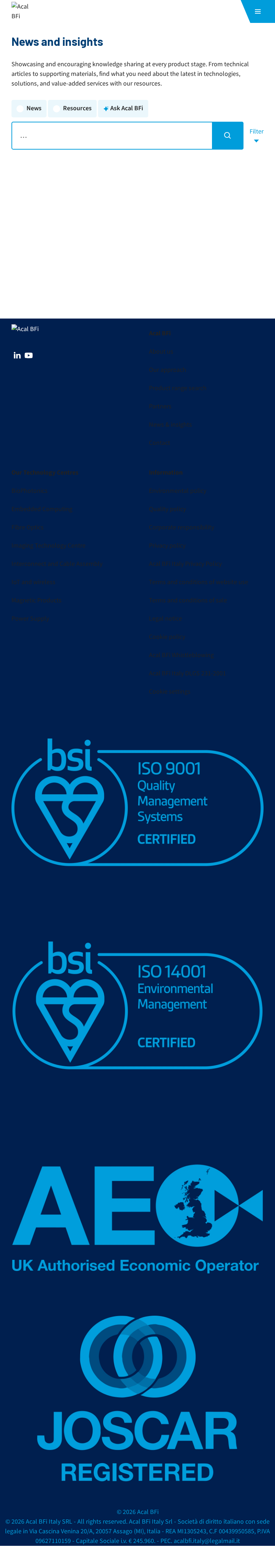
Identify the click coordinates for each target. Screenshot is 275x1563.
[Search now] (227, 136)
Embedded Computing (41, 509)
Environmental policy (177, 491)
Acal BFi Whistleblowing (181, 655)
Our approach (167, 370)
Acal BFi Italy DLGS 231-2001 (187, 673)
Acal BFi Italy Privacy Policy (185, 564)
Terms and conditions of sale (188, 600)
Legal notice (165, 619)
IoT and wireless (33, 582)
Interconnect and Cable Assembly (56, 564)
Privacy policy (167, 546)
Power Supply (30, 619)
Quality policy (167, 509)
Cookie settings (169, 692)
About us (161, 352)
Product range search (178, 388)
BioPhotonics (29, 491)
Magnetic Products (36, 600)
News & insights (170, 425)
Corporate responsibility (181, 527)
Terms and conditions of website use (198, 582)
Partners (160, 406)
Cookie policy (167, 637)
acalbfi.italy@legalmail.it (207, 1541)
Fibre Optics (27, 527)
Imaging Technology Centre (48, 546)
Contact (159, 443)
